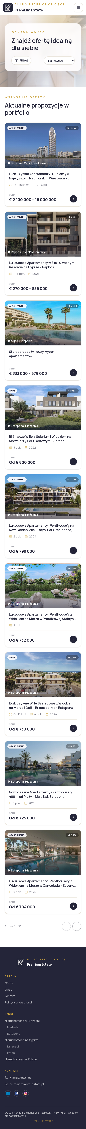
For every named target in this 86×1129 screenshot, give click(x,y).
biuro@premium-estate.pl (27, 1084)
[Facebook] (17, 1093)
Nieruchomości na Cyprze (21, 1040)
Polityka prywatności (18, 1002)
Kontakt (10, 996)
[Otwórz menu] (78, 7)
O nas (8, 989)
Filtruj (24, 60)
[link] (43, 165)
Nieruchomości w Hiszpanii (22, 1021)
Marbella (13, 1027)
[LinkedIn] (8, 1093)
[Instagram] (25, 1093)
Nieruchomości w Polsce (21, 1059)
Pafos (11, 1053)
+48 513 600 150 (20, 1078)
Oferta (9, 983)
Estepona (13, 1033)
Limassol (13, 1046)
